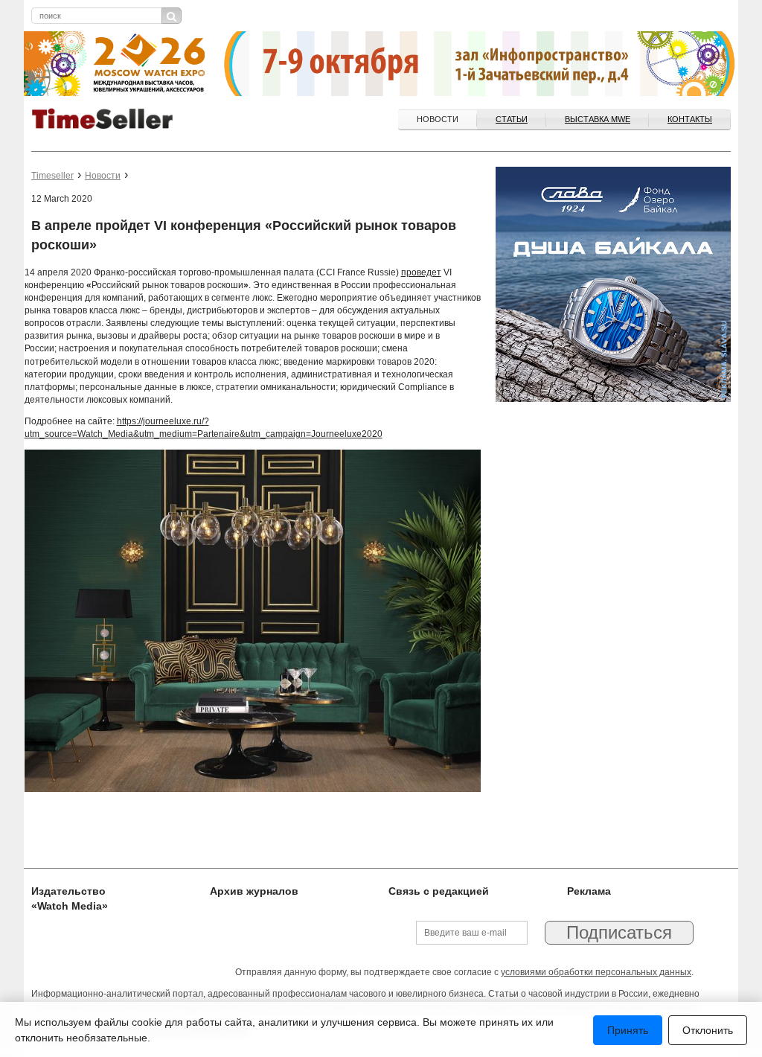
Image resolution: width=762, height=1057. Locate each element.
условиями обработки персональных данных (596, 972)
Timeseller (52, 175)
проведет (421, 272)
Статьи (512, 119)
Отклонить (707, 1030)
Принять (627, 1030)
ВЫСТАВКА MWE (597, 119)
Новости (437, 119)
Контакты (689, 119)
